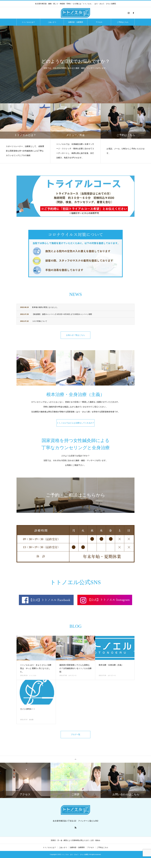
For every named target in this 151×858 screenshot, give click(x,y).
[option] (75, 64)
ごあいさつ (52, 22)
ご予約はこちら (122, 22)
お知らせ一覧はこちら (75, 335)
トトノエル (32, 675)
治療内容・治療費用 (75, 22)
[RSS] (75, 827)
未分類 (31, 719)
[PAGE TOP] (75, 759)
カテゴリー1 (72, 675)
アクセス (99, 22)
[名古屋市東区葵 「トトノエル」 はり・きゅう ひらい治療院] (75, 13)
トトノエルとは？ (28, 22)
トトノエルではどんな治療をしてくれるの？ (75, 423)
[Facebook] (133, 13)
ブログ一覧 (75, 734)
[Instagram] (128, 13)
